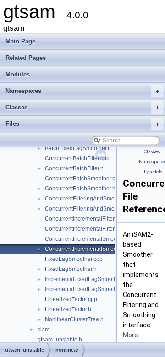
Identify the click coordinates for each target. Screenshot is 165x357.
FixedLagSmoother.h (71, 269)
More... (132, 335)
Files (82, 123)
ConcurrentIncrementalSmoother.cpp (91, 239)
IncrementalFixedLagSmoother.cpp (88, 279)
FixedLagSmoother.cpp (74, 259)
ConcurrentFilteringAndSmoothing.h (90, 209)
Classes (82, 107)
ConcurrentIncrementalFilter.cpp (85, 219)
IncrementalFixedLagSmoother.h (85, 289)
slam (44, 329)
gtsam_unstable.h (60, 339)
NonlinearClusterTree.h (74, 319)
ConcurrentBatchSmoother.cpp (83, 178)
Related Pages (26, 57)
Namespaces (82, 90)
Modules (18, 74)
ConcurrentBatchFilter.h (74, 168)
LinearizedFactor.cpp (71, 299)
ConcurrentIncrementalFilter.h (82, 229)
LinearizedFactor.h (68, 309)
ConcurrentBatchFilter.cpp (77, 158)
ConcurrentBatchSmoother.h (80, 188)
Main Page (20, 41)
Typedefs (153, 172)
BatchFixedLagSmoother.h (78, 148)
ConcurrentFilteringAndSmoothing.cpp (93, 198)
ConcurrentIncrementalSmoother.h (88, 249)
